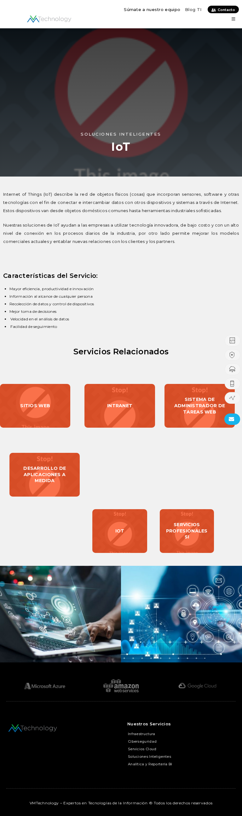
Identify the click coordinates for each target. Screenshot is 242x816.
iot (119, 531)
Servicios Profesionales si (187, 531)
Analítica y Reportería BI (150, 764)
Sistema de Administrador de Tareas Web (199, 405)
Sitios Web (35, 405)
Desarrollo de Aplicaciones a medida (44, 474)
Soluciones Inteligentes (149, 756)
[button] (233, 19)
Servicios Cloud (142, 749)
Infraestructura (141, 734)
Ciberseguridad (142, 741)
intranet (119, 405)
